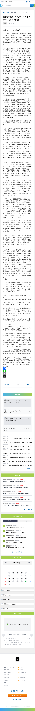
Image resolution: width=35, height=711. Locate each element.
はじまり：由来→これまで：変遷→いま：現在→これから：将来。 (17, 465)
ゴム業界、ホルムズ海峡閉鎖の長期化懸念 (16, 537)
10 (9, 575)
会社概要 (20, 667)
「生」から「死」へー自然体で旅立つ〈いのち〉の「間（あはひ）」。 (17, 442)
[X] (17, 376)
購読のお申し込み (18, 695)
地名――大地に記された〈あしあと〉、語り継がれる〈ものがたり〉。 (17, 461)
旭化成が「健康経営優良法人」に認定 (15, 532)
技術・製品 (6, 669)
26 (17, 581)
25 (13, 581)
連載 (8, 12)
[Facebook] (17, 368)
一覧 (17, 385)
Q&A (20, 675)
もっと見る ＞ (28, 468)
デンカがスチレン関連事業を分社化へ (15, 527)
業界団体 (5, 680)
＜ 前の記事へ (6, 385)
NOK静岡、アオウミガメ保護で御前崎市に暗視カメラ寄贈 (17, 487)
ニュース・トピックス (8, 667)
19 (17, 578)
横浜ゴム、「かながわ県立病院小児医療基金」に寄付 (16, 499)
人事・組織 (6, 677)
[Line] (17, 371)
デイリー (10, 521)
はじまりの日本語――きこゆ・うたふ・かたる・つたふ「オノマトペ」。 (17, 446)
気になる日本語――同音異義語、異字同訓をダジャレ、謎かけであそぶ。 (17, 457)
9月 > (29, 563)
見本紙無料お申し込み (18, 691)
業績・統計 (6, 675)
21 (25, 578)
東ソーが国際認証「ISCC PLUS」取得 (15, 547)
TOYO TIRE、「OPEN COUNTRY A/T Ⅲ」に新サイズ (17, 505)
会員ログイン (18, 699)
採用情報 (20, 669)
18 (13, 578)
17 (9, 578)
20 (21, 578)
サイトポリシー (22, 680)
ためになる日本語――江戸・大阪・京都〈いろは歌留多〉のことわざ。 (17, 449)
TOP (4, 12)
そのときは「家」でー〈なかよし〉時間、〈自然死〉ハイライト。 (17, 438)
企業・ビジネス (7, 672)
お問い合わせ (21, 677)
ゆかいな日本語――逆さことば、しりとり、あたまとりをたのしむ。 (17, 453)
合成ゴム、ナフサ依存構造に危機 (14, 542)
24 (9, 581)
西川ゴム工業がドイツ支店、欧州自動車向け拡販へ (16, 493)
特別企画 (5, 685)
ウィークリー (24, 521)
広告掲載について (22, 672)
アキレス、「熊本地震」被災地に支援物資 (14, 482)
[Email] (17, 373)
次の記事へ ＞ (28, 385)
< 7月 (5, 563)
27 (21, 581)
